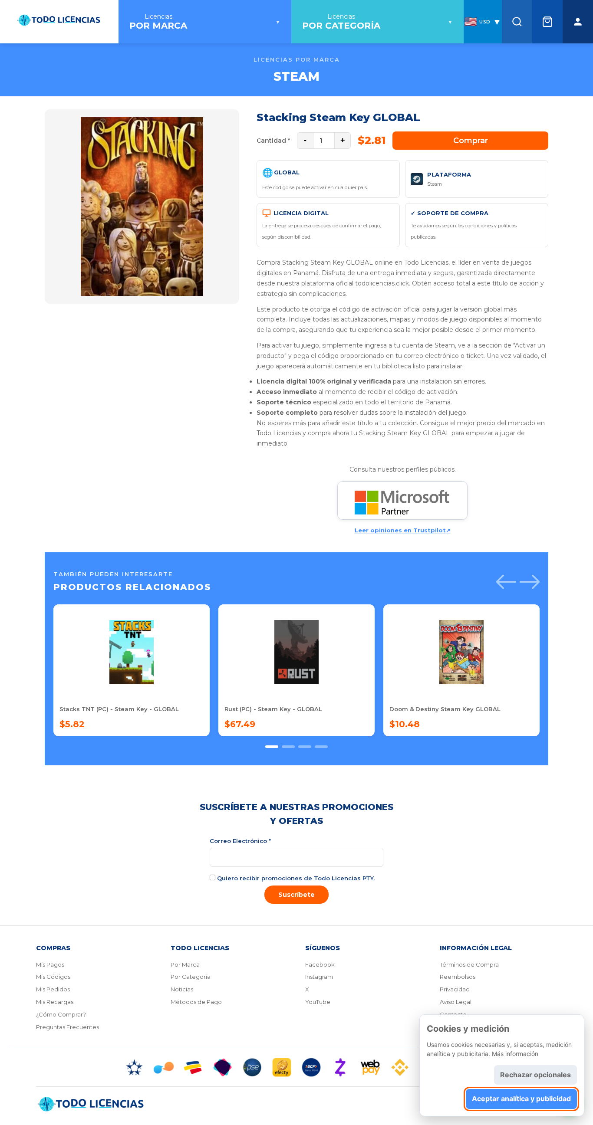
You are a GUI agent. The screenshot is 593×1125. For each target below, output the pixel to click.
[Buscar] (517, 21)
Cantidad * (273, 140)
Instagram (319, 976)
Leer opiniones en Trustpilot (403, 530)
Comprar (470, 140)
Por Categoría (191, 976)
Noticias (182, 989)
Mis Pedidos (53, 989)
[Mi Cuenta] (578, 21)
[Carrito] (547, 21)
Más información (515, 1053)
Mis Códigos (53, 976)
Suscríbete (296, 895)
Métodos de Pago (196, 1001)
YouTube (317, 1001)
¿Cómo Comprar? (61, 1014)
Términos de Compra (469, 964)
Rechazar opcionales (535, 1074)
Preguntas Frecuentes (67, 1026)
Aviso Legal (455, 1001)
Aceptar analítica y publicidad (521, 1098)
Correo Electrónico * (240, 840)
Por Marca (185, 964)
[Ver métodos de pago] (296, 1067)
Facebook (320, 964)
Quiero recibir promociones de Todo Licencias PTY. (295, 878)
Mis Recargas (54, 1001)
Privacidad (455, 989)
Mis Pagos (50, 964)
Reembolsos (457, 976)
